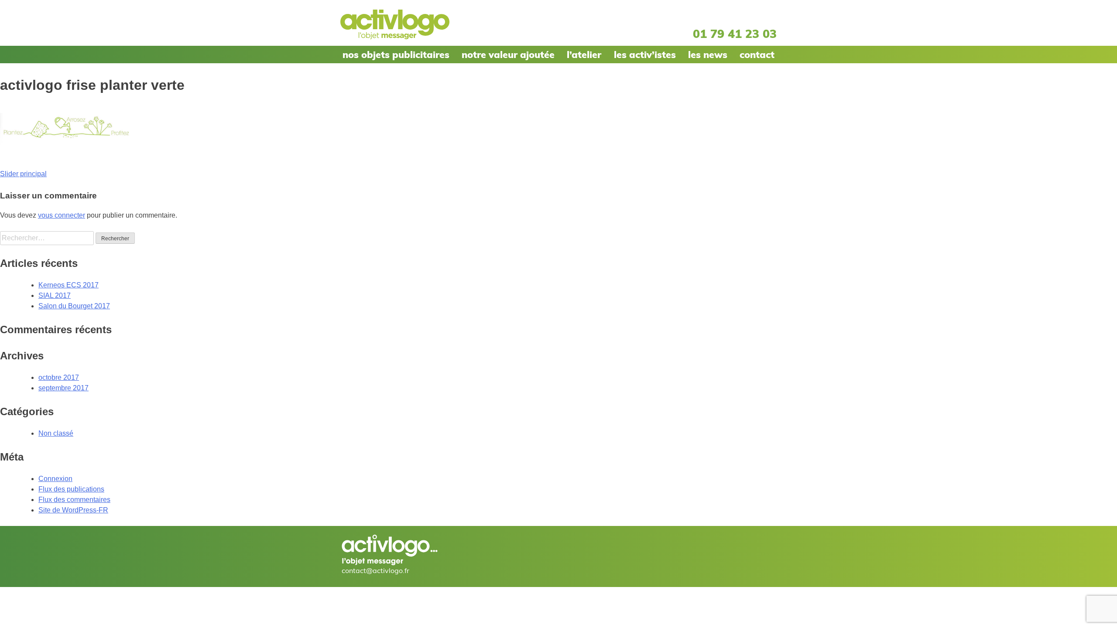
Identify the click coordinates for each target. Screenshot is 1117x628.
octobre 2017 (58, 377)
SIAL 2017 (54, 295)
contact (757, 54)
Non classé (55, 433)
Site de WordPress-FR (73, 510)
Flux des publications (71, 489)
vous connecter (61, 215)
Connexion (55, 478)
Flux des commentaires (74, 499)
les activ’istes (645, 54)
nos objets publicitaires (396, 54)
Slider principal (23, 173)
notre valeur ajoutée (508, 54)
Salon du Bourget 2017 (74, 306)
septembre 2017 (63, 388)
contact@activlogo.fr (375, 570)
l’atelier (584, 54)
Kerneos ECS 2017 (68, 285)
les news (707, 54)
